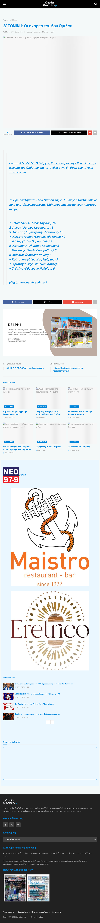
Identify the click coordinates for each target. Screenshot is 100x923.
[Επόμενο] (52, 722)
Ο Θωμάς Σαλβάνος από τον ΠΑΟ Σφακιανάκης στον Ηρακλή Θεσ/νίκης (44, 684)
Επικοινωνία (56, 912)
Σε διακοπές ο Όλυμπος (79, 447)
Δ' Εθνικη (9, 406)
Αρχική (5, 20)
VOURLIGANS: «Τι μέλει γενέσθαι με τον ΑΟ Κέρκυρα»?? (37, 694)
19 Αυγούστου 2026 (22, 687)
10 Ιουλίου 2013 (42, 418)
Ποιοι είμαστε (8, 912)
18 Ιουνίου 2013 (74, 418)
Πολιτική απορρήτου (40, 912)
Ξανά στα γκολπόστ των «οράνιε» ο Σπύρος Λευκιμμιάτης (38, 714)
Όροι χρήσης (23, 912)
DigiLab (40, 917)
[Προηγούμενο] (48, 722)
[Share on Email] (90, 132)
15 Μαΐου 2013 (74, 450)
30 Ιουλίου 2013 (9, 418)
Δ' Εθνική (13, 20)
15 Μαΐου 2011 (8, 32)
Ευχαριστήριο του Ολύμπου (48, 447)
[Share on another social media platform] (95, 132)
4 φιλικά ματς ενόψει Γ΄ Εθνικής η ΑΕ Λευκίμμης (34, 704)
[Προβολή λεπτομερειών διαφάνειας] (50, 332)
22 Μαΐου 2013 (9, 453)
